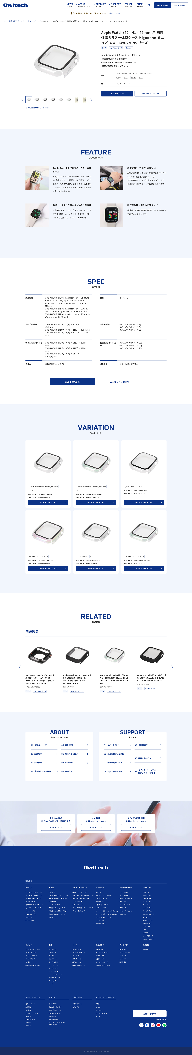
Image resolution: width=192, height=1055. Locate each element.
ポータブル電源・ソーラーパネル (82, 908)
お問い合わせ (56, 827)
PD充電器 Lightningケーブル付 (58, 895)
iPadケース (76, 956)
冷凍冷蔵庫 (123, 962)
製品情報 (28, 881)
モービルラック (148, 911)
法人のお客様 (179, 5)
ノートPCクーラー (149, 936)
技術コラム (75, 1007)
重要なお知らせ (54, 1019)
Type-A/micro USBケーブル (34, 908)
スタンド (28, 945)
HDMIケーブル (29, 920)
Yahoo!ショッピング (102, 1013)
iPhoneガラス (100, 949)
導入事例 (28, 1016)
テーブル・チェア (125, 953)
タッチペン (52, 956)
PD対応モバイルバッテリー (80, 898)
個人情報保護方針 (161, 1019)
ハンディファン (54, 965)
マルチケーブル (30, 911)
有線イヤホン (100, 901)
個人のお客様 (162, 5)
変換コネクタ (29, 917)
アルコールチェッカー (126, 911)
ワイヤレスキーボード (56, 974)
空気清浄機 (123, 914)
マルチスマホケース (78, 953)
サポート (52, 997)
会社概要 (28, 1010)
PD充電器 (52, 892)
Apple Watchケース (116, 48)
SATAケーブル (147, 908)
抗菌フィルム (100, 959)
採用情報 (28, 1023)
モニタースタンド (148, 939)
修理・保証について (55, 1010)
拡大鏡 (27, 962)
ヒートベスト (124, 959)
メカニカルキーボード (150, 914)
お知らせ (28, 1026)
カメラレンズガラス (102, 953)
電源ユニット (147, 895)
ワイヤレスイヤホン (102, 898)
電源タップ (52, 917)
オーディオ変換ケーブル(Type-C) (106, 914)
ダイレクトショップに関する (58, 1024)
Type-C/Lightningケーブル (33, 892)
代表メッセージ (30, 1004)
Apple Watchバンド (55, 978)
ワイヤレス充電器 (54, 905)
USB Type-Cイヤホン (102, 908)
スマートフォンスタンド (33, 949)
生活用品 (146, 945)
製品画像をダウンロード (38, 107)
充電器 (51, 887)
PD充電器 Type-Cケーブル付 (58, 898)
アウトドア (124, 945)
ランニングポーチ (54, 971)
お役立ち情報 (77, 997)
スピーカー (99, 892)
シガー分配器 (124, 895)
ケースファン (147, 901)
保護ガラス (100, 945)
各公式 (48, 502)
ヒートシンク (147, 923)
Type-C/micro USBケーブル (34, 905)
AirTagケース (76, 962)
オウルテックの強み (31, 1013)
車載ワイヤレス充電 (126, 898)
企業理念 (28, 1007)
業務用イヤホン (101, 923)
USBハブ (146, 933)
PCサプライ (147, 887)
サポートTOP (53, 1004)
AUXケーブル (124, 908)
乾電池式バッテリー (78, 905)
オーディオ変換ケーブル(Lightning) (107, 911)
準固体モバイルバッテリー (80, 892)
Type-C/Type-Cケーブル (33, 898)
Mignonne (129, 48)
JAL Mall (98, 1016)
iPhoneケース (76, 949)
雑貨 (50, 945)
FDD (144, 930)
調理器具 (146, 949)
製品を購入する (117, 93)
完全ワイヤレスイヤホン (103, 895)
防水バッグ (52, 953)
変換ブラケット (148, 920)
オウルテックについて (33, 997)
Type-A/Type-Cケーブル (33, 901)
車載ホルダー (124, 901)
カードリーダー (148, 905)
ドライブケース (148, 917)
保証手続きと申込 (54, 1013)
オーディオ (100, 887)
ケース (104, 48)
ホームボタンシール (102, 962)
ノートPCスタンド (31, 956)
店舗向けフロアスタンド (33, 965)
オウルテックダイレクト (105, 997)
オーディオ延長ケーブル (103, 917)
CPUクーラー (147, 898)
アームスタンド (30, 959)
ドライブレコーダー (126, 905)
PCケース (146, 892)
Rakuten (99, 1010)
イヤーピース (100, 920)
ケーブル (28, 887)
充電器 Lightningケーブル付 (57, 908)
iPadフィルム (100, 956)
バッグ (51, 984)
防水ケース (52, 949)
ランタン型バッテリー (79, 911)
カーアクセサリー (126, 887)
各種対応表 (52, 1016)
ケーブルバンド (54, 962)
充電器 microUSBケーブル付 (58, 911)
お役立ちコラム (77, 1004)
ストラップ (52, 981)
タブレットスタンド (31, 953)
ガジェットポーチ (54, 968)
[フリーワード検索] (149, 5)
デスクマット (53, 959)
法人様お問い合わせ (150, 93)
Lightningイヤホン (102, 905)
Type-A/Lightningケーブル (33, 895)
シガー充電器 (124, 892)
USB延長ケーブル (30, 914)
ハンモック (123, 956)
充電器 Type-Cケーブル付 (57, 914)
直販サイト (99, 1004)
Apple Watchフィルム (103, 965)
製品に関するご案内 (55, 1007)
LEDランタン (124, 949)
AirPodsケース (77, 959)
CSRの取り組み (30, 1019)
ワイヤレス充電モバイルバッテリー (83, 895)
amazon (98, 1007)
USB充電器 (52, 901)
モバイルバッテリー (79, 887)
